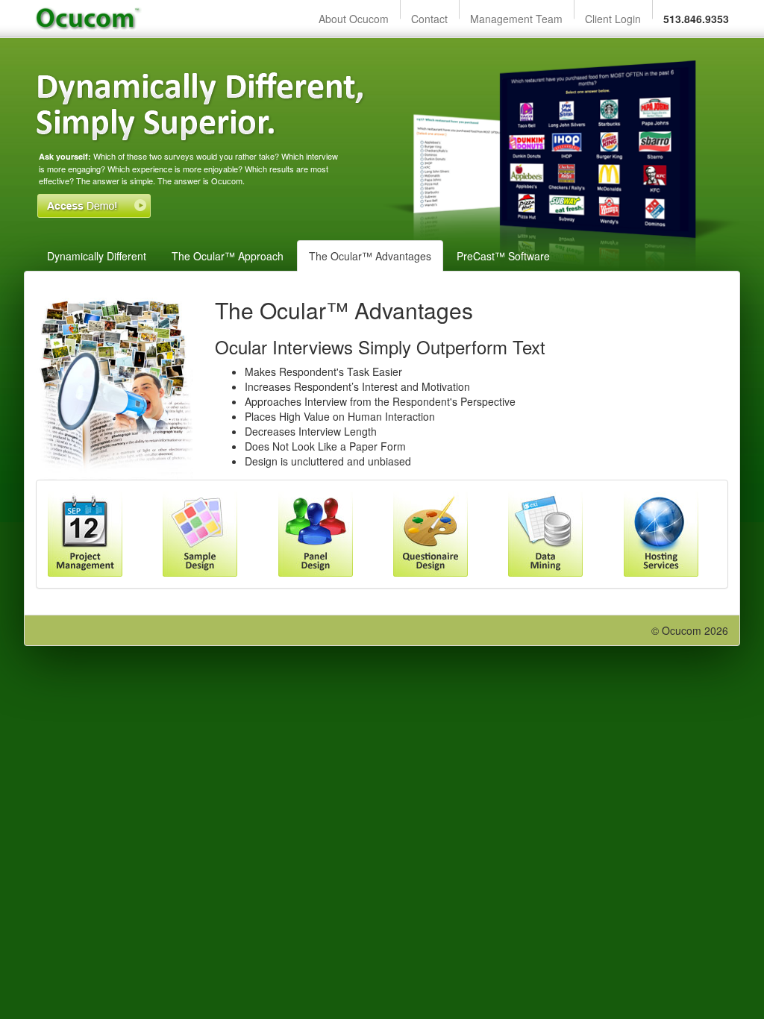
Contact (429, 18)
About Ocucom (354, 18)
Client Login (613, 18)
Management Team (516, 18)
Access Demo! (94, 206)
